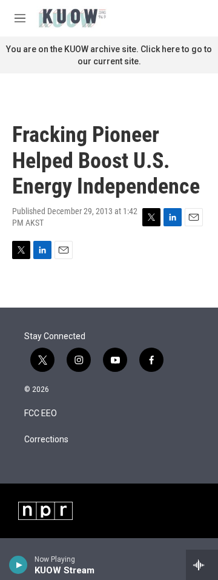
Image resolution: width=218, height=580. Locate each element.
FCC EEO (40, 413)
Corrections (46, 439)
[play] (18, 565)
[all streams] (202, 565)
